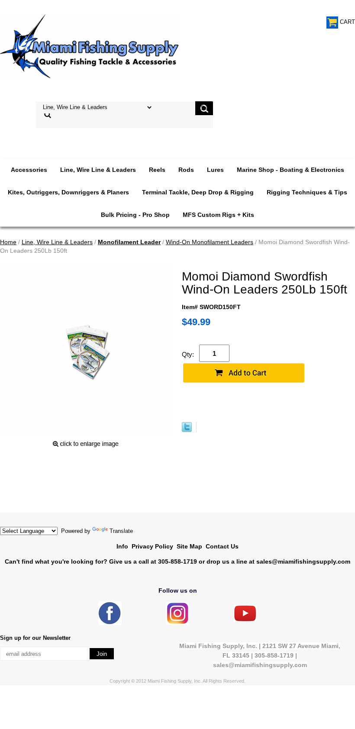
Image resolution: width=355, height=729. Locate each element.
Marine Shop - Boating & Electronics (290, 169)
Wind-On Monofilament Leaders (209, 242)
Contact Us (222, 546)
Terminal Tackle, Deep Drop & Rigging (198, 192)
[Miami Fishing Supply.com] (245, 619)
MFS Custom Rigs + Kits (218, 214)
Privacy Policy (152, 546)
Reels (157, 169)
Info (122, 546)
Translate (121, 531)
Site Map (189, 546)
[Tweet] (187, 429)
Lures (215, 169)
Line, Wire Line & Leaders (98, 169)
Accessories (29, 169)
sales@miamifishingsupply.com (303, 561)
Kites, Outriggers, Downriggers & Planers (68, 192)
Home (8, 242)
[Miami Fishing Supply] (110, 623)
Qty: (188, 354)
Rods (186, 169)
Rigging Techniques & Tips (307, 192)
